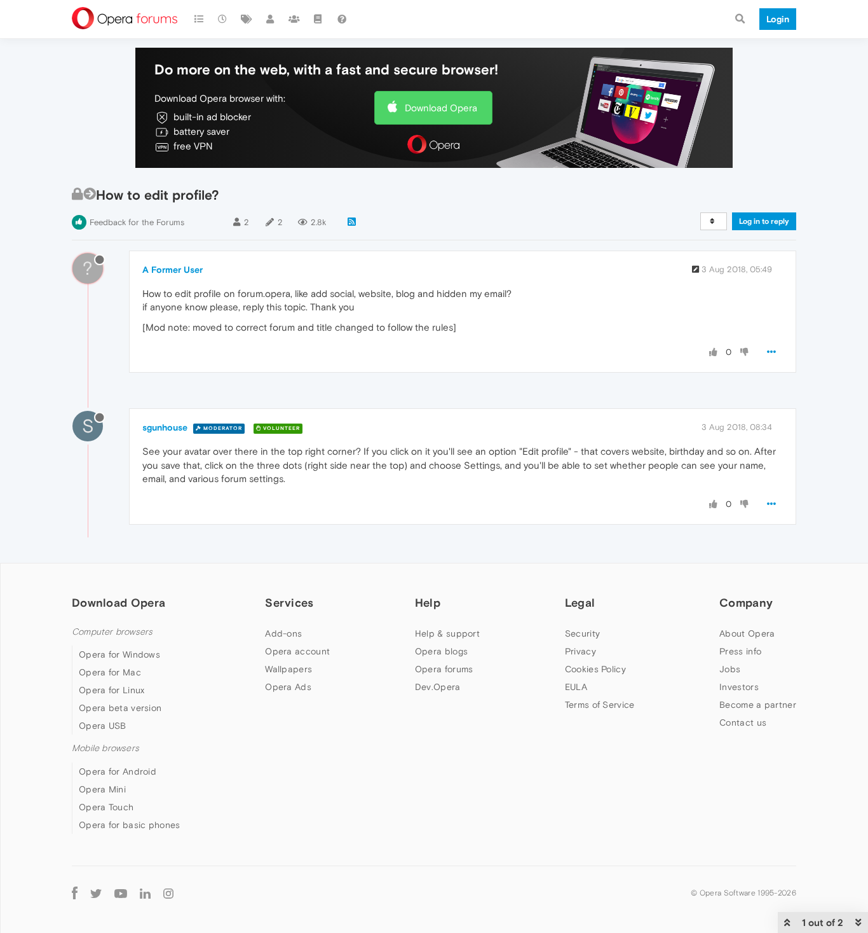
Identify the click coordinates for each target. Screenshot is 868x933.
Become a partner (757, 705)
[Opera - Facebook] (74, 893)
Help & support (447, 633)
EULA (576, 687)
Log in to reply (764, 221)
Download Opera (441, 107)
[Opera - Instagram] (168, 893)
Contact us (742, 722)
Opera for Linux (112, 690)
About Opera (747, 633)
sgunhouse (164, 427)
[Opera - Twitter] (96, 893)
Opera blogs (441, 651)
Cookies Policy (595, 669)
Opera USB (102, 726)
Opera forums (444, 669)
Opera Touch (106, 807)
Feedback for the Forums (137, 222)
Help (427, 602)
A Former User (172, 270)
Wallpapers (288, 669)
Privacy (580, 651)
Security (582, 633)
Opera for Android (117, 771)
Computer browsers (112, 631)
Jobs (729, 669)
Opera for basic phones (129, 825)
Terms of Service (600, 705)
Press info (740, 651)
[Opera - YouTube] (120, 893)
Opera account (297, 651)
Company (746, 602)
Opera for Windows (119, 654)
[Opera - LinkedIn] (145, 893)
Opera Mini (102, 789)
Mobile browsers (105, 748)
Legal (580, 602)
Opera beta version (120, 708)
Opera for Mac (110, 672)
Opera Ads (288, 687)
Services (289, 602)
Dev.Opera (438, 687)
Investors (739, 687)
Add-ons (283, 633)
